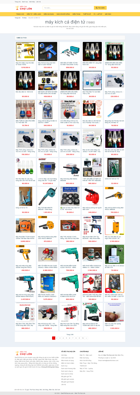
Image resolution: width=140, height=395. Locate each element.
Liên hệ (38, 1)
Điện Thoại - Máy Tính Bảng (88, 363)
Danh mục (25, 1)
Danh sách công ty (67, 371)
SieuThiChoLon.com (67, 393)
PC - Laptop (98, 14)
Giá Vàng (45, 389)
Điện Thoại (76, 14)
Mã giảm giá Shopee (67, 382)
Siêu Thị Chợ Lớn (80, 393)
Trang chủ (18, 1)
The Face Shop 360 (36, 389)
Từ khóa (24, 18)
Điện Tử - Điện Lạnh (34, 14)
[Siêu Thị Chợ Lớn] (24, 353)
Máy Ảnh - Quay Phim (86, 371)
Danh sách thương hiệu (68, 368)
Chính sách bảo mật (67, 358)
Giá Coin (57, 389)
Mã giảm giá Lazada (67, 379)
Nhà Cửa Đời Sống (63, 14)
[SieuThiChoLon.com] (23, 7)
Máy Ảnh (108, 14)
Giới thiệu (32, 1)
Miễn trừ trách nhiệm (67, 363)
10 (83, 338)
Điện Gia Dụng (49, 14)
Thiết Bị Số (87, 14)
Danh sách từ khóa (67, 374)
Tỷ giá (27, 389)
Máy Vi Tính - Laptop (86, 368)
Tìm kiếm (101, 8)
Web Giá (51, 389)
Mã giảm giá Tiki (66, 376)
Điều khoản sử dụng (67, 360)
